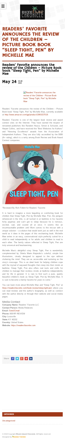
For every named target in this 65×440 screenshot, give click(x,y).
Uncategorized (8, 421)
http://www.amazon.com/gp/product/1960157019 (26, 114)
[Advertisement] (25, 389)
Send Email (14, 311)
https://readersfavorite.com (23, 325)
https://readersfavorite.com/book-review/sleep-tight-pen (27, 288)
